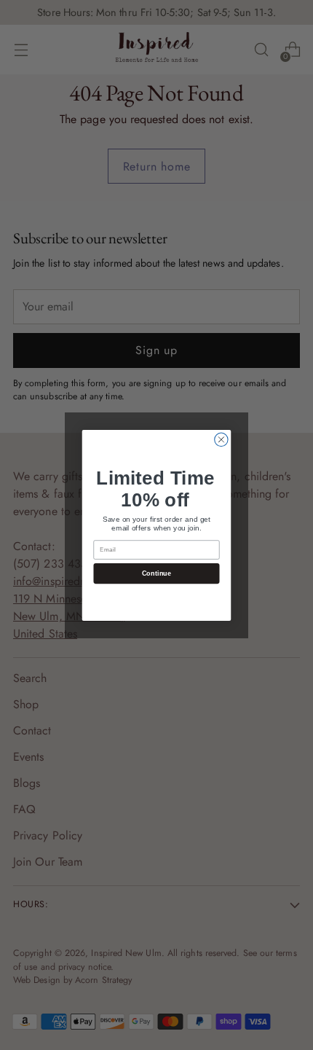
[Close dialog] (221, 439)
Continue (157, 572)
